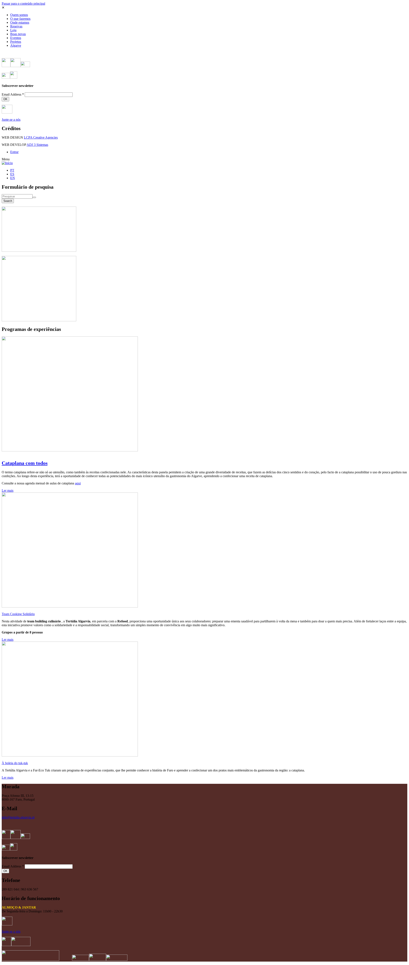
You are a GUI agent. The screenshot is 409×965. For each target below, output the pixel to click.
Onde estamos (19, 22)
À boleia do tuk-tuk (15, 763)
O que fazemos (20, 18)
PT (12, 170)
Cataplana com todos (25, 463)
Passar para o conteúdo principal (23, 3)
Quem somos (19, 15)
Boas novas (18, 34)
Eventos (15, 38)
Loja (13, 30)
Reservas (16, 26)
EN (12, 178)
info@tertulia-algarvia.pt (18, 817)
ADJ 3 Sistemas (37, 144)
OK (5, 99)
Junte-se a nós (11, 119)
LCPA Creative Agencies (41, 137)
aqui (78, 483)
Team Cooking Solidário (18, 614)
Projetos (15, 41)
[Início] (7, 163)
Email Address (13, 94)
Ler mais (7, 490)
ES (12, 174)
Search (7, 200)
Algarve (15, 45)
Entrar (14, 152)
